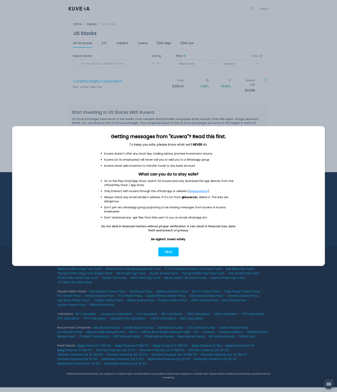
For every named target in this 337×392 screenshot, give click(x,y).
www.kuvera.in (198, 191)
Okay (168, 252)
